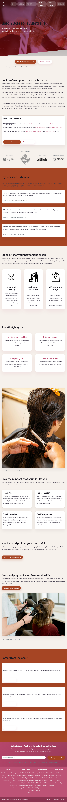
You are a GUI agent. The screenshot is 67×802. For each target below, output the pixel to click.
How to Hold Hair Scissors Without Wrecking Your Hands (38, 781)
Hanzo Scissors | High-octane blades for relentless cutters (13, 780)
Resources (30, 4)
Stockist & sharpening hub (25, 61)
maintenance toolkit (48, 124)
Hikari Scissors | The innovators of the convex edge (21, 780)
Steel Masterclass (40, 127)
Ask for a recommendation (12, 557)
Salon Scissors (4, 4)
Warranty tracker (50, 358)
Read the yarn (10, 680)
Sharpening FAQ (17, 358)
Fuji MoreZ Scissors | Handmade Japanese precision (5, 778)
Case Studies (51, 4)
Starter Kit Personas (30, 124)
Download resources (12, 142)
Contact (61, 4)
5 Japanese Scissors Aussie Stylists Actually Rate (24, 780)
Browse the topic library (11, 588)
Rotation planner (50, 337)
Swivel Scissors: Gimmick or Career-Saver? (22, 690)
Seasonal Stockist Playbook (34, 131)
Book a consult (28, 142)
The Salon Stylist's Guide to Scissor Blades (44, 779)
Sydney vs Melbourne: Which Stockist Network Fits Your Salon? (31, 714)
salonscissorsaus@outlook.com (55, 799)
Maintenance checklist (17, 337)
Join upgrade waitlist (56, 758)
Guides (20, 4)
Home (13, 4)
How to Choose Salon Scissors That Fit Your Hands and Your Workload (31, 783)
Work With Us (41, 4)
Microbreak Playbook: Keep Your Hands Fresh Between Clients (31, 666)
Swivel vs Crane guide (55, 127)
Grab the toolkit (45, 61)
